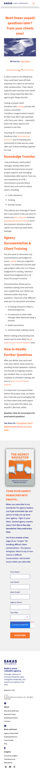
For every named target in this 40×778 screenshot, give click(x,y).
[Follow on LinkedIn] (5, 767)
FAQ (5, 744)
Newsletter (8, 763)
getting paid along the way (16, 220)
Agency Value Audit (11, 733)
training (20, 106)
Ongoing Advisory (10, 737)
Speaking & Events (11, 718)
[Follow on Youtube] (10, 767)
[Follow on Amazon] (14, 767)
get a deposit (20, 217)
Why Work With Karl (11, 711)
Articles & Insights (10, 756)
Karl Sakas (25, 61)
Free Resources (9, 759)
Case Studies (9, 740)
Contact (7, 721)
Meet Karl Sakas (10, 714)
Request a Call (9, 690)
